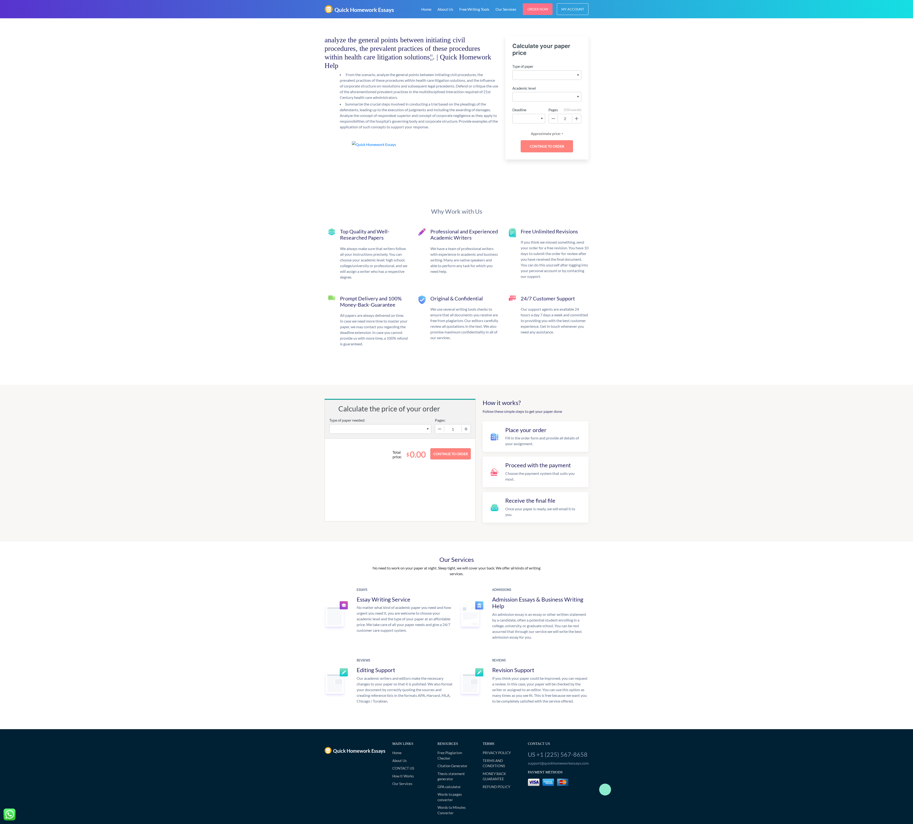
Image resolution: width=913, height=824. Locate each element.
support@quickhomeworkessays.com (558, 763)
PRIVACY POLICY (497, 753)
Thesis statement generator (451, 776)
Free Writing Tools (474, 9)
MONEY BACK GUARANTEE (494, 776)
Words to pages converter (449, 797)
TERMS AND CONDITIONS (494, 763)
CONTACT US (403, 768)
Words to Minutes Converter (451, 810)
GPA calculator (449, 787)
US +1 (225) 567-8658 (558, 754)
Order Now (537, 9)
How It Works (403, 776)
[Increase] (576, 118)
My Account (572, 9)
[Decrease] (553, 118)
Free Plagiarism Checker (449, 755)
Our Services (505, 9)
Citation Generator (452, 766)
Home (426, 9)
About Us (445, 9)
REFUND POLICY (496, 787)
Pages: (440, 420)
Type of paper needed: (347, 420)
